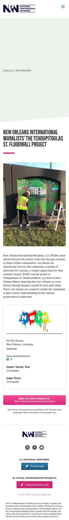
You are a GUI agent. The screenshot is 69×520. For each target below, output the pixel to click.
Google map (11, 348)
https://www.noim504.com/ (18, 355)
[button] (34, 400)
